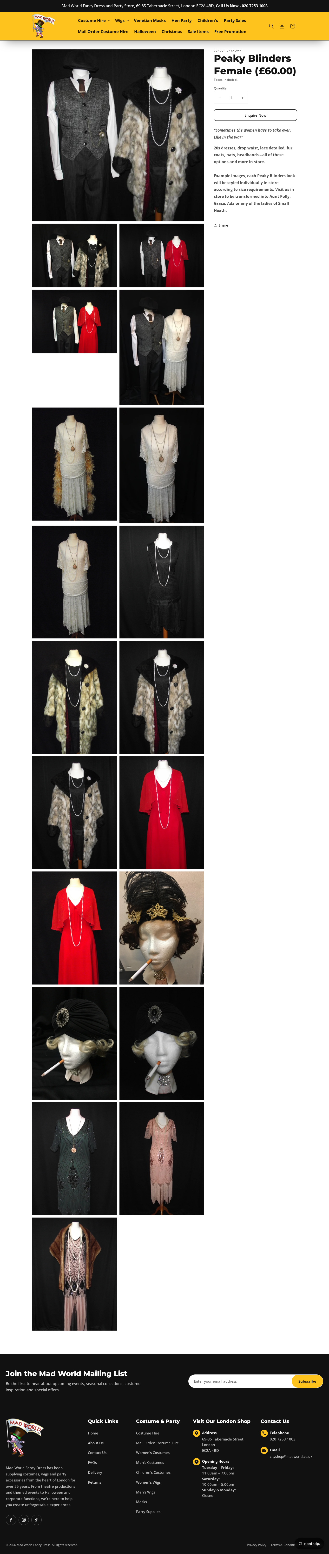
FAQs (92, 1462)
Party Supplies (148, 1511)
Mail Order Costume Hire (157, 1442)
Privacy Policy (256, 1545)
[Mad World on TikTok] (36, 1520)
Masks (141, 1501)
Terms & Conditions (285, 1545)
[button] (93, 20)
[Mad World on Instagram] (24, 1520)
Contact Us (97, 1452)
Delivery (95, 1472)
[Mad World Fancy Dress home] (25, 1437)
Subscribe (307, 1381)
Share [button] (223, 225)
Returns (94, 1482)
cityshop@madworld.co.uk (291, 1456)
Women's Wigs (148, 1482)
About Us (96, 1442)
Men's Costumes (150, 1462)
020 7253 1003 (283, 1439)
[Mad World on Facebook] (11, 1520)
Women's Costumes (153, 1452)
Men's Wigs (145, 1492)
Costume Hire (147, 1433)
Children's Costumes (153, 1472)
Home (93, 1433)
